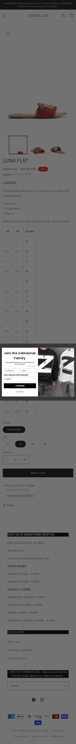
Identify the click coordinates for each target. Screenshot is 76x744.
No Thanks (20, 392)
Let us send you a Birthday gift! (16, 375)
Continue (19, 385)
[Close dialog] (71, 350)
